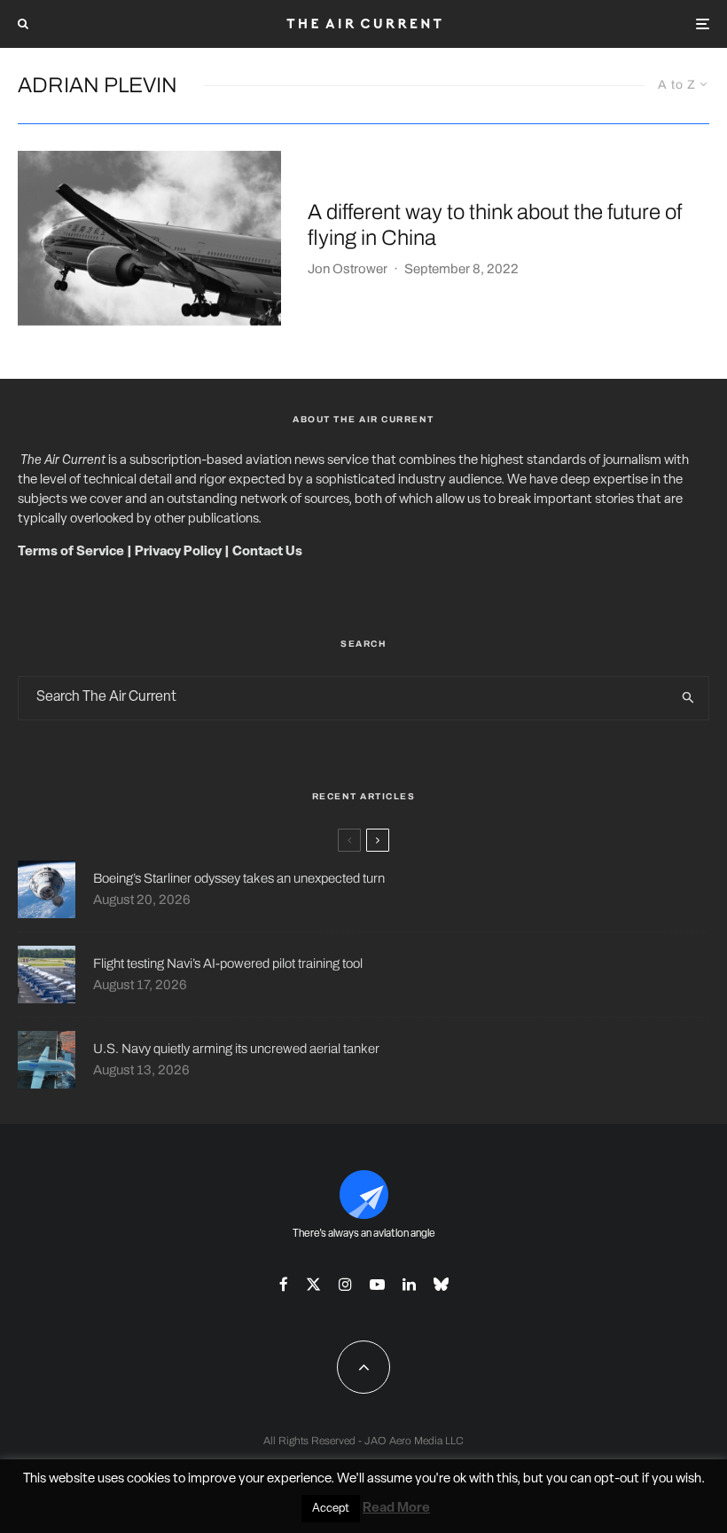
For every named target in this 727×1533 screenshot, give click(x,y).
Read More (396, 1508)
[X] (313, 1284)
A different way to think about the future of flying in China (495, 224)
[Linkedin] (409, 1284)
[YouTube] (377, 1284)
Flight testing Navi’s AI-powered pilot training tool (228, 963)
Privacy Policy (178, 552)
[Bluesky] (441, 1284)
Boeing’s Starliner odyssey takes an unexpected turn (239, 878)
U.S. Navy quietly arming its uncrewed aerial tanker (236, 1049)
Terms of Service (71, 552)
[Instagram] (345, 1284)
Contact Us (267, 552)
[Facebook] (283, 1284)
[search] (688, 698)
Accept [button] (330, 1508)
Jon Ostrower (347, 269)
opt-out (616, 1479)
